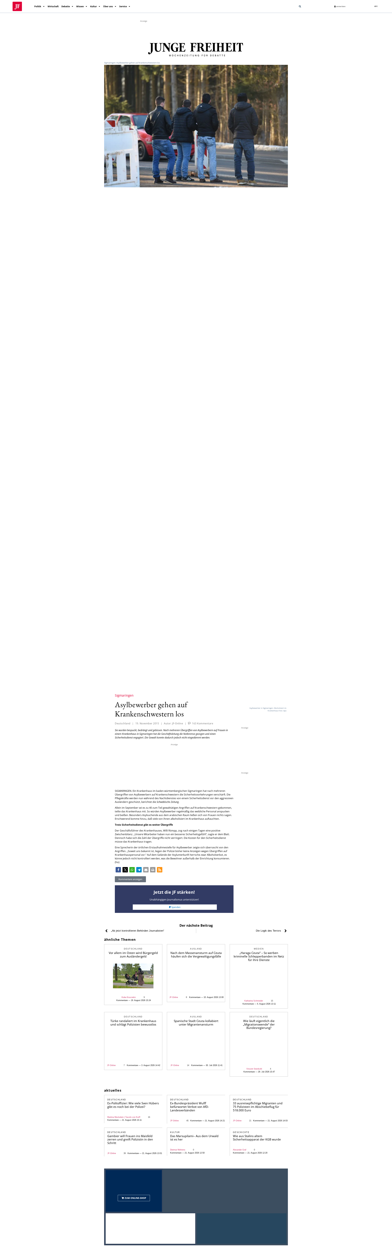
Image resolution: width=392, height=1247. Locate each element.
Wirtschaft (53, 6)
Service (123, 6)
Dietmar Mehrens (177, 1150)
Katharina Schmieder (253, 1001)
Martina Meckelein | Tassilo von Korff (123, 1117)
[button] (300, 6)
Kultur (93, 6)
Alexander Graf (239, 1150)
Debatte (65, 6)
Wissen (80, 6)
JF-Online (173, 997)
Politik (37, 6)
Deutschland (122, 723)
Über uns (108, 6)
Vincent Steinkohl (254, 1069)
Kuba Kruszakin (129, 997)
